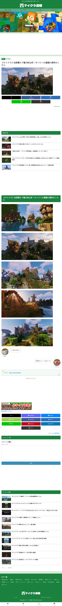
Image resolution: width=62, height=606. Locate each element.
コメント (4, 444)
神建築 (9, 58)
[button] (40, 101)
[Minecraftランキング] (16, 406)
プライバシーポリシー (46, 597)
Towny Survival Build (15, 372)
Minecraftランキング (6, 411)
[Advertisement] (31, 44)
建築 (4, 58)
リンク (15, 597)
